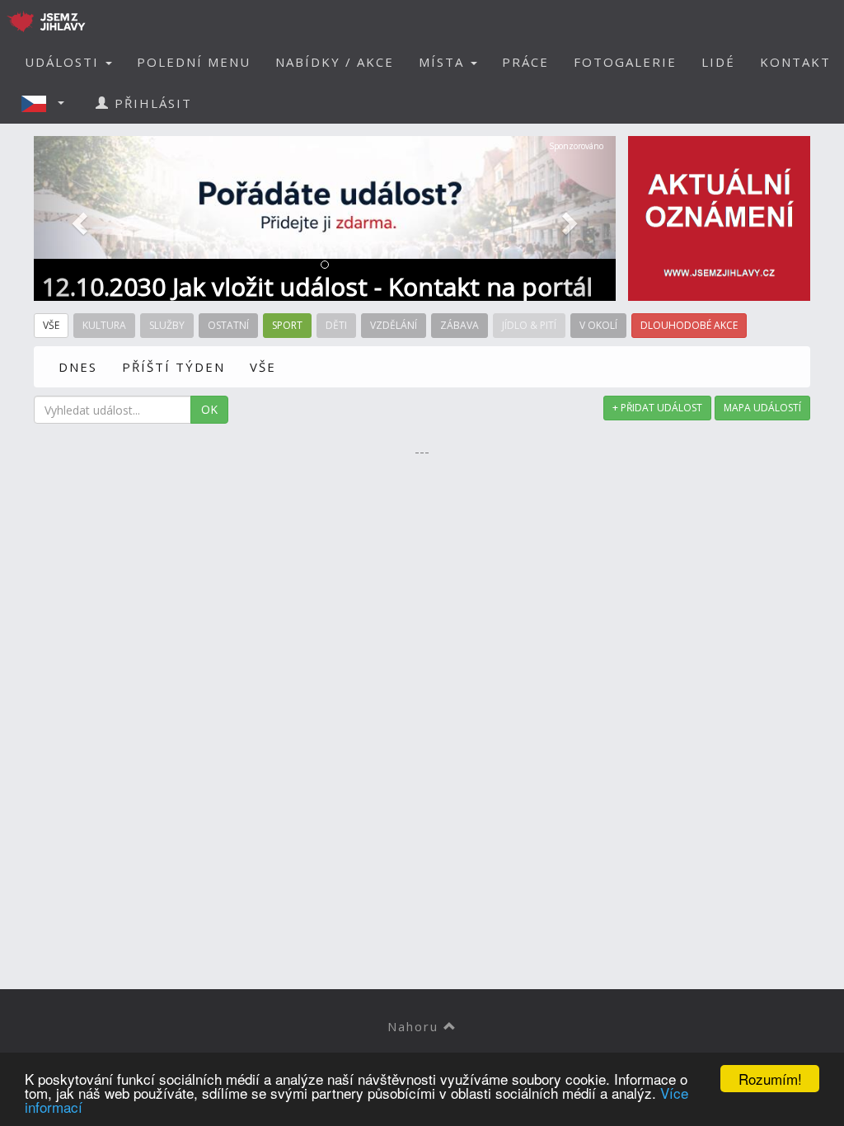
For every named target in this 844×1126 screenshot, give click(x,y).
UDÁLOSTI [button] (64, 62)
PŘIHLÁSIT (151, 103)
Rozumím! (770, 1078)
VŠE (263, 367)
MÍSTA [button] (444, 62)
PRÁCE (525, 62)
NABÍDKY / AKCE (334, 62)
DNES (78, 367)
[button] (47, 103)
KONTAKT (795, 62)
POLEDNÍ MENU (194, 62)
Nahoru (415, 1026)
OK (209, 409)
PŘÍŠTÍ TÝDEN (173, 367)
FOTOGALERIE (625, 62)
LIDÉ (718, 62)
